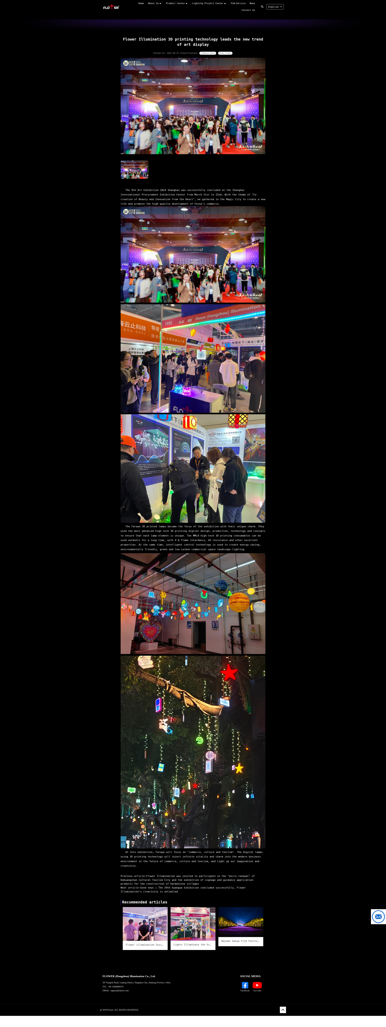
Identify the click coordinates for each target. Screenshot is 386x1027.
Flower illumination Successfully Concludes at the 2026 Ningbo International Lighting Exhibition (145, 944)
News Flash (225, 53)
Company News (208, 53)
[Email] (378, 916)
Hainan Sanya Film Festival (240, 941)
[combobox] (274, 6)
